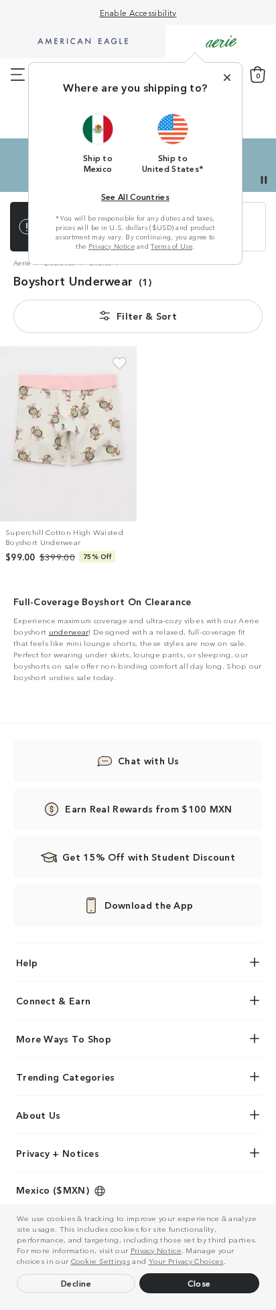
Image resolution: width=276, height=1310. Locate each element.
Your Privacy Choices (186, 1260)
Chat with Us (149, 760)
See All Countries (135, 196)
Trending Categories (65, 1076)
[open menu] (17, 75)
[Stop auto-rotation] (264, 180)
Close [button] (199, 1283)
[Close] (227, 77)
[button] (229, 1262)
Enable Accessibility (138, 12)
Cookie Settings (101, 1260)
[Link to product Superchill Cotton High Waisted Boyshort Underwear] (68, 434)
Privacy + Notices (57, 1153)
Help (27, 962)
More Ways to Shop (63, 1038)
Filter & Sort (147, 315)
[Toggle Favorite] (120, 363)
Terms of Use (171, 246)
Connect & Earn (53, 1000)
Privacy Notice (156, 1249)
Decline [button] (76, 1283)
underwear (69, 631)
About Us (38, 1114)
